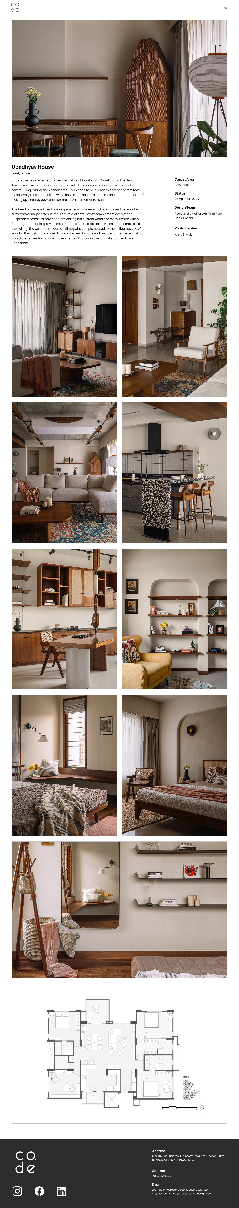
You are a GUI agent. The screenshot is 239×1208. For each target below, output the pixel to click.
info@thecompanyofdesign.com (192, 1193)
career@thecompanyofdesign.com (188, 1189)
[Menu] (226, 7)
